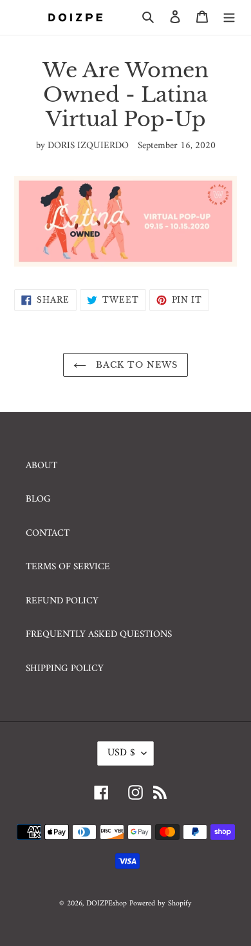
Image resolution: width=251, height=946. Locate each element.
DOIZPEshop (106, 904)
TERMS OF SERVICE (68, 567)
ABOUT (41, 466)
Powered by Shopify (160, 904)
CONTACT (48, 533)
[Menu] (229, 18)
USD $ (121, 753)
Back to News (135, 364)
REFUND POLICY (62, 601)
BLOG (38, 499)
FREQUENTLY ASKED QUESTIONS (99, 634)
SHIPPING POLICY (65, 668)
